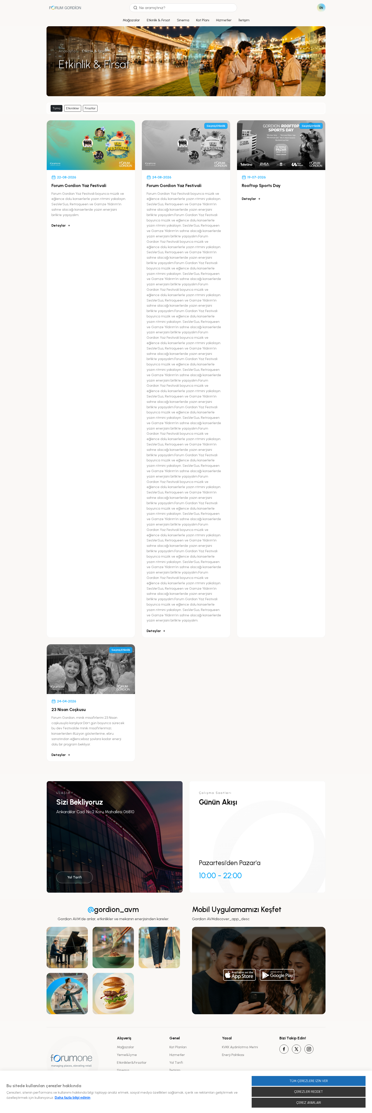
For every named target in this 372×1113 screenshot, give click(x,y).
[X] (296, 1049)
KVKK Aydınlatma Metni (240, 1047)
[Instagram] (308, 1049)
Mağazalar (131, 20)
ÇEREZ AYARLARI (308, 1103)
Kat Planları (178, 1047)
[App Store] (239, 975)
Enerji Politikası (233, 1055)
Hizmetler (224, 20)
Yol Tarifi (74, 877)
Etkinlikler (72, 108)
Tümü (56, 108)
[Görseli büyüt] (67, 947)
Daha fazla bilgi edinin (72, 1097)
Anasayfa (67, 51)
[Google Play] (277, 975)
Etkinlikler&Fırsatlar (132, 1062)
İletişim (244, 20)
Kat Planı (202, 20)
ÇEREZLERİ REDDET (308, 1092)
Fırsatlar (90, 108)
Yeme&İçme (127, 1055)
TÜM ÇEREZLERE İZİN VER (308, 1081)
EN (321, 8)
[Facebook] (283, 1049)
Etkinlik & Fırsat (158, 20)
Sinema (183, 20)
